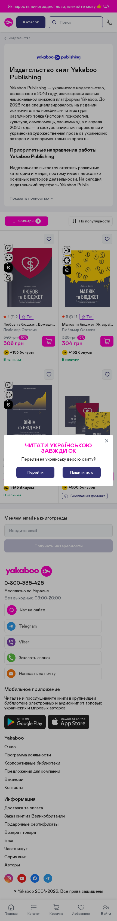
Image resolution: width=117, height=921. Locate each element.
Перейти (35, 472)
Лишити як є (81, 472)
